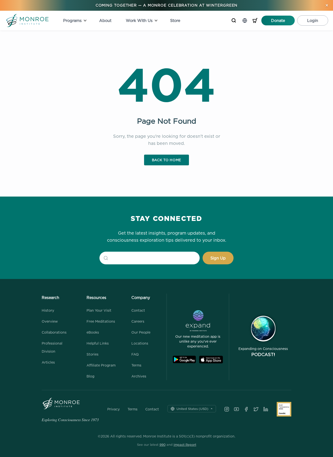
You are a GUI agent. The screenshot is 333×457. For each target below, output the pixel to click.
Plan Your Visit (99, 310)
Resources (96, 297)
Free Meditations (101, 321)
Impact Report (185, 444)
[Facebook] (246, 409)
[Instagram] (226, 409)
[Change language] (245, 20)
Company (140, 297)
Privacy (113, 409)
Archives (138, 376)
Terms (136, 365)
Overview (50, 321)
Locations (139, 343)
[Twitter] (256, 409)
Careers (137, 321)
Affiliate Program (101, 365)
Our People (140, 332)
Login (312, 20)
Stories (92, 354)
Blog (90, 376)
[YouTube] (236, 409)
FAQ (135, 354)
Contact (138, 310)
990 (162, 444)
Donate (278, 20)
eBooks (93, 332)
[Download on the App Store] (211, 360)
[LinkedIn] (265, 409)
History (48, 310)
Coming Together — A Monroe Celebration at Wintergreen (167, 5)
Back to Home (166, 160)
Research (50, 297)
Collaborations (54, 332)
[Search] (234, 20)
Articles (48, 362)
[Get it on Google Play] (184, 360)
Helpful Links (98, 343)
